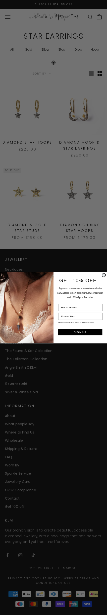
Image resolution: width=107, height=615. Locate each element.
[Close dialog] (104, 275)
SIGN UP (80, 332)
